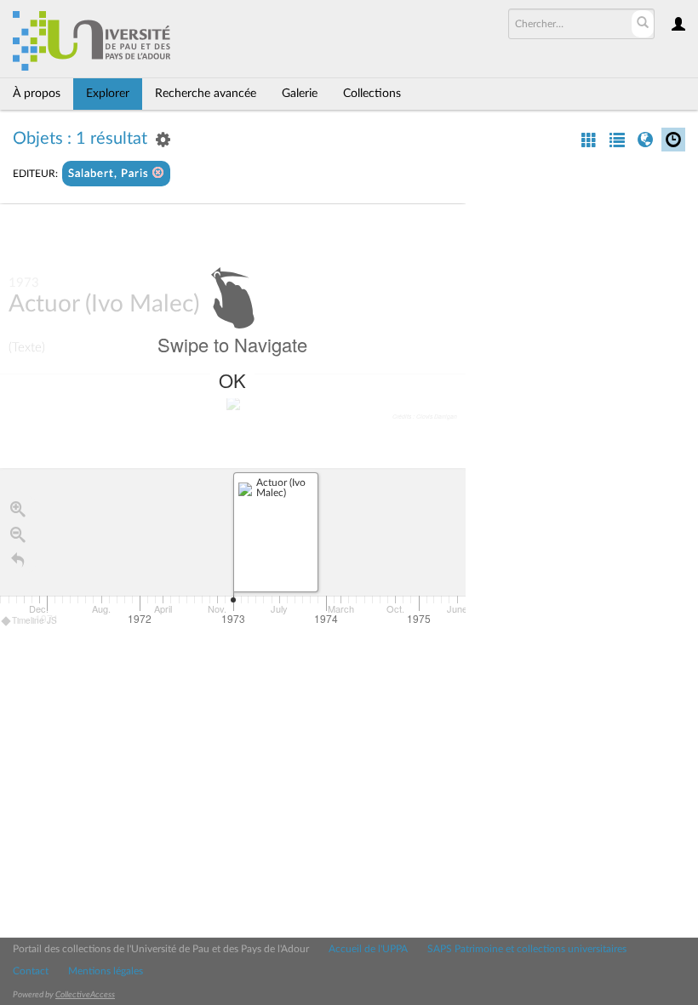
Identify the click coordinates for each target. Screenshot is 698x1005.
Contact (31, 971)
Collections (372, 94)
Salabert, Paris (110, 174)
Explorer (107, 94)
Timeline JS (34, 620)
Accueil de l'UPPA (368, 949)
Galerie (300, 94)
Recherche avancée (205, 94)
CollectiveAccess (85, 995)
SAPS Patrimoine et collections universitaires (526, 949)
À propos (36, 94)
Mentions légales (105, 971)
